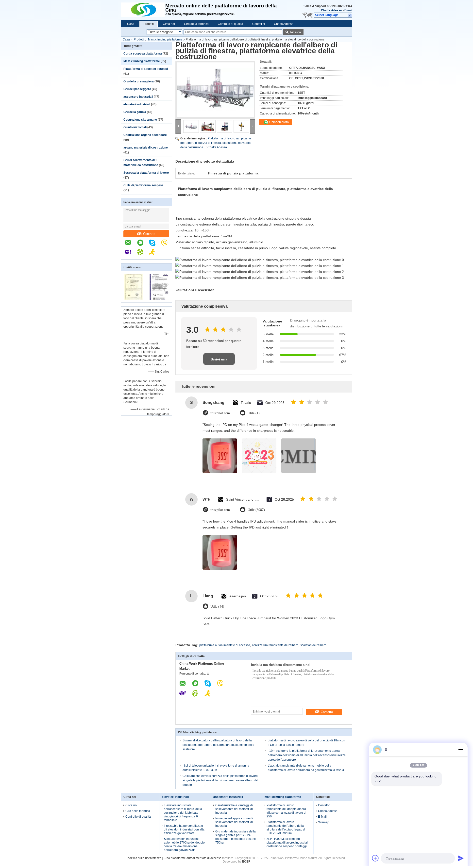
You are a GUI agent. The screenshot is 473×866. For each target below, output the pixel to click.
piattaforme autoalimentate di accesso (224, 645)
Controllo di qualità (230, 24)
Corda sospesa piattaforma (142, 53)
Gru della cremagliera (138, 81)
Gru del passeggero (137, 89)
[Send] (461, 858)
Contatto (149, 234)
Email (348, 10)
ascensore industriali (138, 96)
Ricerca (295, 32)
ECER (246, 861)
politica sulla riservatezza (144, 858)
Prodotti (148, 24)
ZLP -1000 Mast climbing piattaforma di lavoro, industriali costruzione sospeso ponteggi (287, 842)
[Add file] (375, 858)
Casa (130, 24)
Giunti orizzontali (135, 127)
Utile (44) (217, 606)
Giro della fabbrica (196, 24)
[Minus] (461, 750)
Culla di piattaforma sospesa (143, 185)
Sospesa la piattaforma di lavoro (146, 172)
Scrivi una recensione (219, 361)
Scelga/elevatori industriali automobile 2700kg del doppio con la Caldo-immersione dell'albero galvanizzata (184, 844)
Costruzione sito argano (140, 119)
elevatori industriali (136, 104)
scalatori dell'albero (313, 645)
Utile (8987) (256, 510)
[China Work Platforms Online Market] (143, 10)
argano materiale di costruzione (145, 147)
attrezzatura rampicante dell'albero (275, 645)
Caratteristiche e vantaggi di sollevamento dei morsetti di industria (234, 809)
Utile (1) (254, 413)
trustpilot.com (220, 413)
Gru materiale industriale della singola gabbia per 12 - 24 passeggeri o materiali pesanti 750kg (235, 837)
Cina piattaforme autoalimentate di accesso (192, 858)
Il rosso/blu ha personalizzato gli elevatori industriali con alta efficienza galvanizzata (184, 829)
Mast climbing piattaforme (165, 39)
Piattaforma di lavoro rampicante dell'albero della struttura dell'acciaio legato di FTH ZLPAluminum (286, 827)
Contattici (258, 24)
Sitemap (323, 822)
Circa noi (169, 24)
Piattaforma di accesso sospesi (145, 69)
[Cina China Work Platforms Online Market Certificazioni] (133, 299)
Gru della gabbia (134, 112)
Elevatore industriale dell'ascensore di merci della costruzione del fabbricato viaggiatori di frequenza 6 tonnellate (183, 813)
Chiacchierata (278, 122)
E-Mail (322, 816)
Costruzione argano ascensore (145, 135)
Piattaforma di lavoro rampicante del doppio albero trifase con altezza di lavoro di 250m (286, 811)
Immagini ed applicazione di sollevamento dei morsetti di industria (234, 822)
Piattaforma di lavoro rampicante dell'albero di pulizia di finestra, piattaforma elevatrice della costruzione (215, 143)
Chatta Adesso (331, 10)
